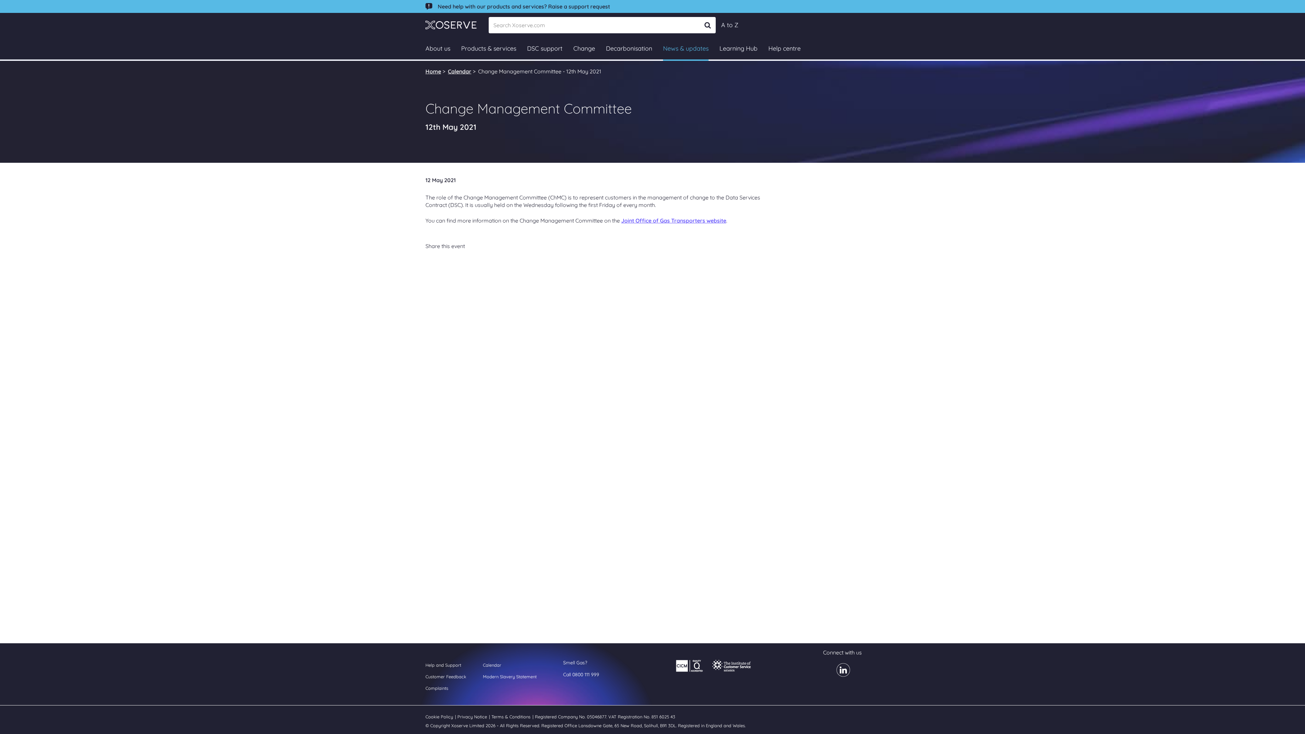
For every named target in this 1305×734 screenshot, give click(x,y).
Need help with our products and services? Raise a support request (524, 6)
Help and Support (443, 665)
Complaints (436, 688)
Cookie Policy (439, 716)
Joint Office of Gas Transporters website (673, 220)
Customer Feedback (445, 676)
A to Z (729, 25)
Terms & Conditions (511, 716)
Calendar (459, 71)
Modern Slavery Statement (510, 676)
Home (433, 71)
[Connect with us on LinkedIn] (839, 674)
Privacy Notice (472, 716)
